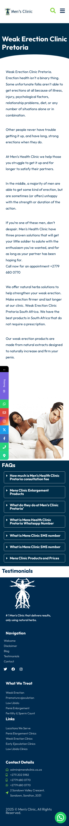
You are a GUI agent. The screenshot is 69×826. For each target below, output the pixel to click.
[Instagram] (21, 669)
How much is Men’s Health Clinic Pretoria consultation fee (34, 477)
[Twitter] (5, 669)
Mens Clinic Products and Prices (34, 558)
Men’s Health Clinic (24, 156)
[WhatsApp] (4, 404)
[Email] (4, 412)
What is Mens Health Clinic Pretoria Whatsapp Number (32, 521)
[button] (34, 477)
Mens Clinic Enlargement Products (29, 492)
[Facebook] (13, 669)
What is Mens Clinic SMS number (35, 535)
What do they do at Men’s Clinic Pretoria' (34, 507)
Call (9, 266)
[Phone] (4, 447)
